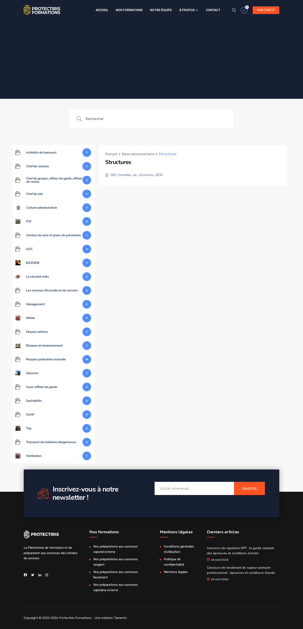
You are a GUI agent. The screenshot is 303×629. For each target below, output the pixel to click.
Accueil (102, 10)
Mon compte (266, 10)
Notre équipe (161, 10)
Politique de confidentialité (174, 561)
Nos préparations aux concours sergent (115, 561)
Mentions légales (176, 572)
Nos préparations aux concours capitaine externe (115, 587)
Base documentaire (138, 154)
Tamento (120, 618)
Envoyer (249, 489)
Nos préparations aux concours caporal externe (115, 549)
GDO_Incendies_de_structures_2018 (136, 175)
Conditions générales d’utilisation (179, 549)
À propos (187, 10)
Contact (213, 10)
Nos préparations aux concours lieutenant (115, 574)
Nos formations (129, 10)
